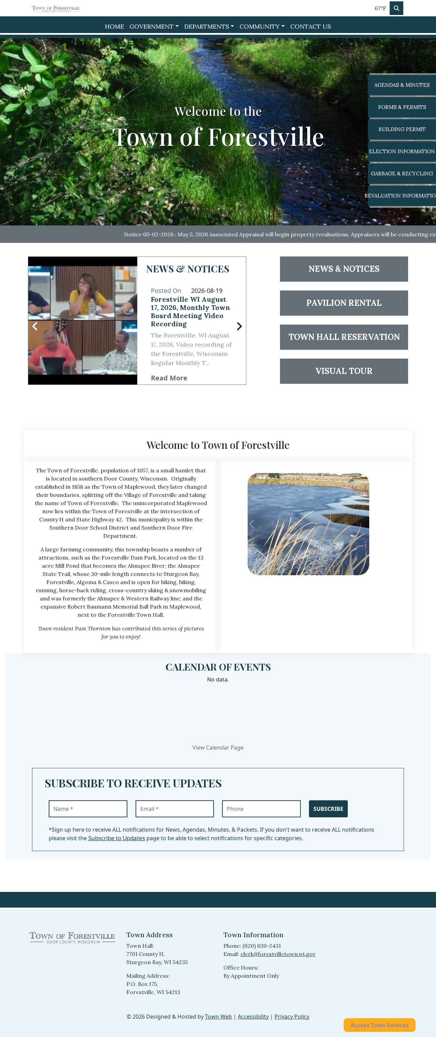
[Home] (56, 8)
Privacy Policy (292, 1016)
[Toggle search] (396, 8)
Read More (169, 377)
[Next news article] (239, 326)
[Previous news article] (35, 326)
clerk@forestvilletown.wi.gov (277, 953)
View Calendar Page (218, 747)
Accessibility (253, 1016)
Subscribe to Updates (116, 838)
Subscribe (328, 809)
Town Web (218, 1016)
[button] (154, 26)
